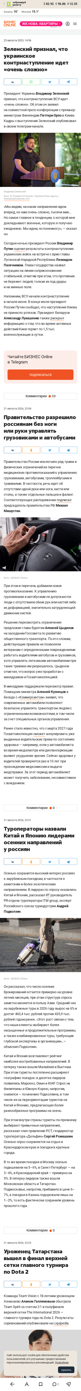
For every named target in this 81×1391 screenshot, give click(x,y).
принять (66, 1369)
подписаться (41, 375)
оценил (19, 249)
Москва (26, 11)
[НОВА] (40, 23)
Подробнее (62, 1362)
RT (48, 895)
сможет (39, 734)
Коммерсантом (31, 697)
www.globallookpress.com (17, 198)
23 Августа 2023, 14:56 (17, 40)
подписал (64, 500)
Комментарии (41, 396)
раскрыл (57, 318)
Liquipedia (61, 1323)
